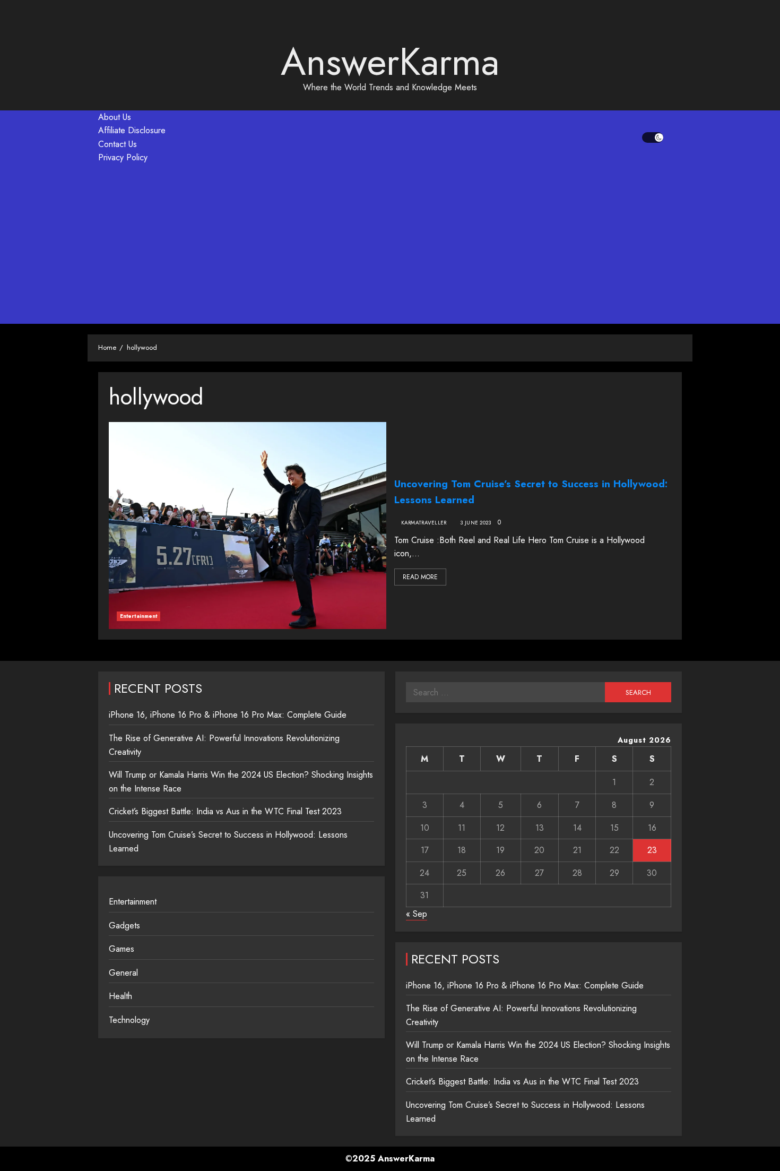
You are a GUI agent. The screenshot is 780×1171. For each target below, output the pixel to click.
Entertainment (138, 616)
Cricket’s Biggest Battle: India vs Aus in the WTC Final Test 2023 (225, 811)
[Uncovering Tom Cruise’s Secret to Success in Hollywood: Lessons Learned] (247, 525)
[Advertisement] (390, 244)
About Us (114, 117)
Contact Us (117, 144)
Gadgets (124, 925)
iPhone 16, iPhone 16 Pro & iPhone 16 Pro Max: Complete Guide (227, 715)
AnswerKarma (390, 61)
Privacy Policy (123, 157)
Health (120, 996)
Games (121, 949)
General (123, 973)
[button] (675, 137)
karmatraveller (424, 523)
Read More (420, 577)
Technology (129, 1020)
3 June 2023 (475, 523)
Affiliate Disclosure (132, 130)
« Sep (416, 914)
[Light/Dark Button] (652, 137)
